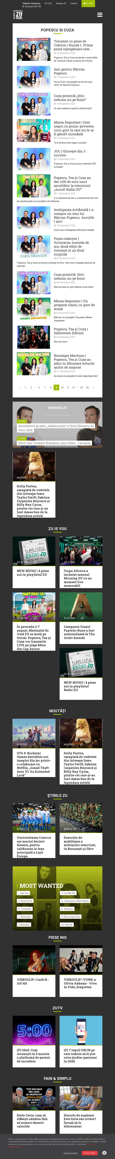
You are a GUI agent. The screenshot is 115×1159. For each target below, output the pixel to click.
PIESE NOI (58, 937)
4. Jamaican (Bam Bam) (75, 901)
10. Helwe (66, 924)
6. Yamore (67, 909)
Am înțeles (91, 1153)
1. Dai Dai (23, 893)
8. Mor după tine (70, 916)
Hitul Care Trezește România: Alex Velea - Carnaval (54, 443)
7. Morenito (24, 916)
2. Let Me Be (68, 893)
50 (87, 387)
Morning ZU (57, 408)
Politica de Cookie (70, 1153)
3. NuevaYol (25, 901)
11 (68, 387)
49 (81, 387)
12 (73, 387)
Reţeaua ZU (61, 3)
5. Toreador (24, 909)
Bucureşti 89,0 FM (32, 6)
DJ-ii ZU (48, 3)
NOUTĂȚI (57, 711)
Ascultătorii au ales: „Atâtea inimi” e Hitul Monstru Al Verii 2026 (56, 428)
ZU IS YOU (57, 528)
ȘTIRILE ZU (57, 795)
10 (62, 387)
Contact (73, 3)
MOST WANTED (41, 885)
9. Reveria (24, 924)
